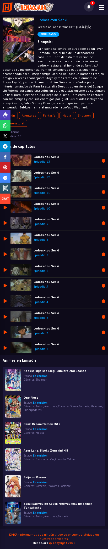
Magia (66, 115)
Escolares (53, 486)
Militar (71, 459)
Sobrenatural (15, 123)
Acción (39, 406)
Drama (74, 406)
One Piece (31, 397)
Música (40, 433)
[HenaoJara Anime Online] (28, 7)
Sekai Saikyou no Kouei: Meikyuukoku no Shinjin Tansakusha (58, 505)
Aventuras (29, 115)
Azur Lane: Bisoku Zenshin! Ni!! (46, 450)
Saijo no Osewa (35, 477)
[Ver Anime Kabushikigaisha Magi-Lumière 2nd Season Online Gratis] (13, 380)
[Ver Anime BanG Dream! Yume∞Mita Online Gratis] (13, 433)
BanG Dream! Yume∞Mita (42, 424)
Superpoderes (32, 410)
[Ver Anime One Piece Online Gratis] (13, 407)
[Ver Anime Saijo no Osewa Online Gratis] (13, 486)
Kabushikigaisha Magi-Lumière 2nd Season (55, 371)
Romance (65, 486)
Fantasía (49, 115)
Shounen (84, 115)
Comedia (63, 406)
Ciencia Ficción (45, 459)
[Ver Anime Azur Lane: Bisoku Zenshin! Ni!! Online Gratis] (13, 459)
